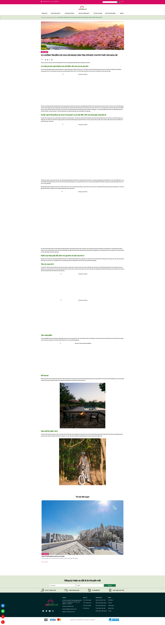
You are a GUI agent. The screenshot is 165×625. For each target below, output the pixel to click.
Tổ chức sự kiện (97, 13)
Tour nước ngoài (69, 13)
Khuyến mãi (111, 608)
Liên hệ (121, 13)
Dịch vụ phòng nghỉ (84, 13)
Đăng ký (110, 585)
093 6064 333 (56, 1)
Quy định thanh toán (101, 600)
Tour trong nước (55, 13)
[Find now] (118, 2)
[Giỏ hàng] (119, 2)
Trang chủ (44, 13)
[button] (45, 60)
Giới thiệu (110, 600)
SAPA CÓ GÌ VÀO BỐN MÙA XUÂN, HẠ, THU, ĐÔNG (53, 556)
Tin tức (110, 611)
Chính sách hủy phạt (101, 605)
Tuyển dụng (111, 605)
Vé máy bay (86, 608)
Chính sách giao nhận (101, 602)
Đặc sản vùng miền (110, 13)
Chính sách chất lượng (101, 611)
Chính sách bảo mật (100, 608)
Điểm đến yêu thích (51, 17)
